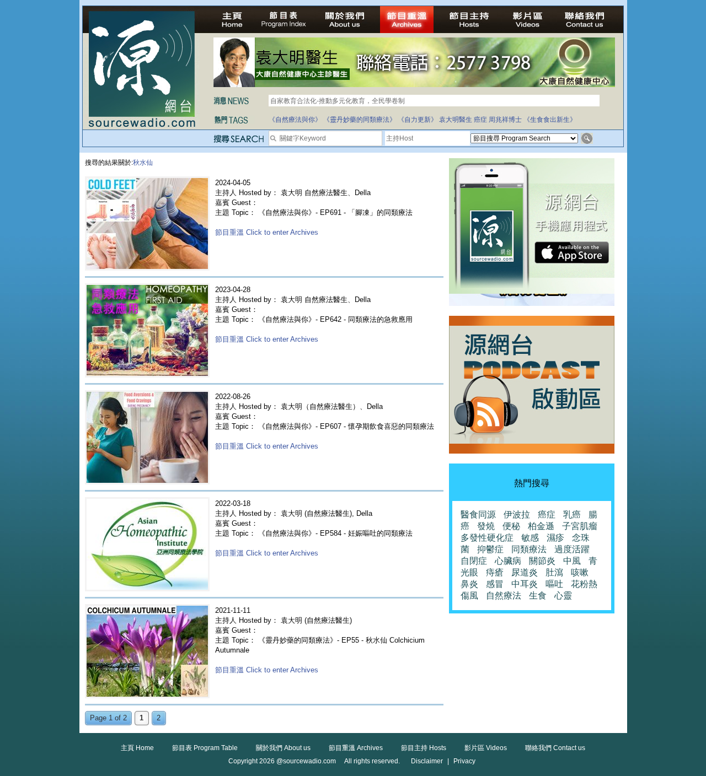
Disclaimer (427, 761)
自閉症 (474, 560)
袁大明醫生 (455, 119)
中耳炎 (524, 584)
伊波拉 (517, 514)
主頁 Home (137, 748)
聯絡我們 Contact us (555, 748)
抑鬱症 (490, 549)
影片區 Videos (485, 748)
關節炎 (542, 560)
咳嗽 (580, 572)
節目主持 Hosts (423, 748)
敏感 (530, 537)
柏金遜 (541, 526)
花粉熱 (584, 584)
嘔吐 (554, 584)
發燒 (486, 526)
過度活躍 (572, 549)
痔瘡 (495, 572)
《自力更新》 (417, 119)
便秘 (511, 526)
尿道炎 (524, 572)
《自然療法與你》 (295, 119)
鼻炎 (469, 584)
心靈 (563, 595)
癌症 (480, 119)
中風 (572, 560)
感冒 (495, 584)
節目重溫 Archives (356, 748)
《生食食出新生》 (549, 119)
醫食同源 (478, 514)
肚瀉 (554, 572)
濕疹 (555, 537)
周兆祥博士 (505, 119)
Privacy (464, 761)
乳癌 (572, 514)
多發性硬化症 (487, 537)
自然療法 (503, 595)
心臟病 (508, 560)
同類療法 (529, 549)
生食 (538, 595)
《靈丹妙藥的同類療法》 (359, 119)
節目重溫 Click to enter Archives (266, 232)
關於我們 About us (283, 748)
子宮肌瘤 (579, 526)
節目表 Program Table (205, 748)
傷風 (469, 595)
